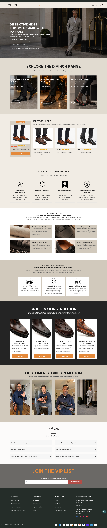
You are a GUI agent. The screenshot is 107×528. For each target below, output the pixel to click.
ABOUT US (69, 5)
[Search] (93, 5)
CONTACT (61, 5)
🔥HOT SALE (42, 5)
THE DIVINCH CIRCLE (79, 5)
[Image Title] (77, 516)
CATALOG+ (33, 5)
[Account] (97, 5)
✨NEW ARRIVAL (52, 5)
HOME (26, 5)
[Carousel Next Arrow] (95, 141)
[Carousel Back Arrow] (35, 141)
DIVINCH (11, 5)
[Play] (20, 397)
